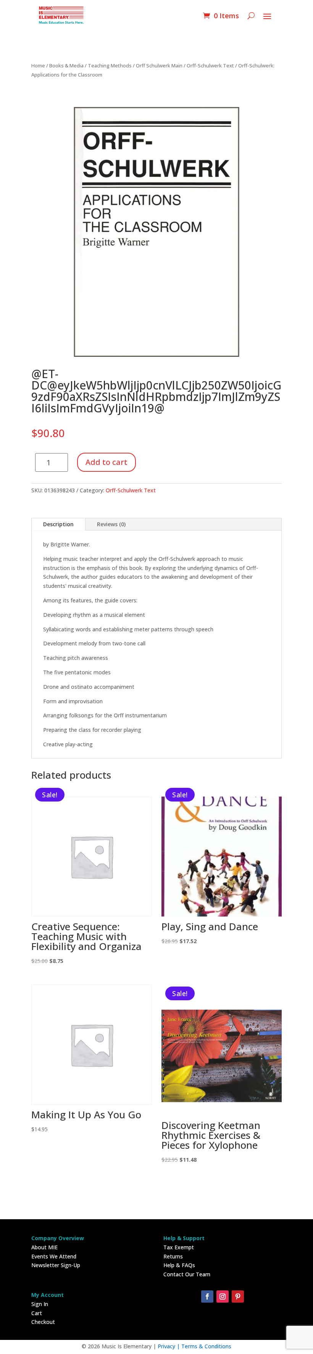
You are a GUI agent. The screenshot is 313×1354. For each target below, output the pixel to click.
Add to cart (106, 462)
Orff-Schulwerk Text (210, 65)
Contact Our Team (186, 1274)
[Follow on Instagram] (222, 1296)
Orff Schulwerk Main (159, 65)
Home (38, 65)
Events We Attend (53, 1256)
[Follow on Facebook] (207, 1296)
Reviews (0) (111, 524)
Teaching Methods (110, 65)
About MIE (44, 1247)
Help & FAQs (179, 1265)
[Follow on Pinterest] (238, 1296)
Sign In (39, 1304)
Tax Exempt (178, 1247)
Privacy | (169, 1346)
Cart (36, 1313)
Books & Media (66, 65)
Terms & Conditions (206, 1346)
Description (58, 524)
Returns (173, 1256)
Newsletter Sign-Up (55, 1265)
